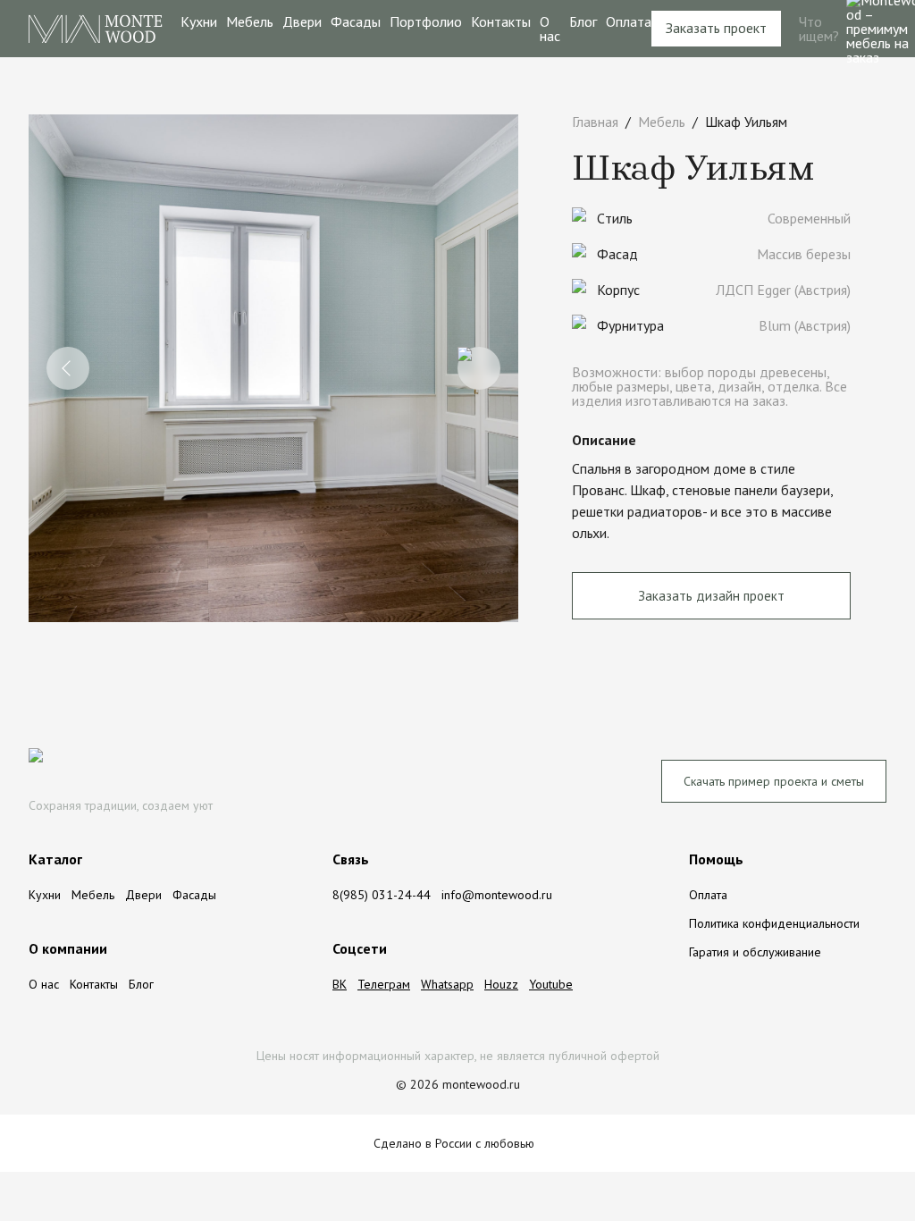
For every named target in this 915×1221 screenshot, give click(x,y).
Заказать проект (716, 28)
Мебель (249, 21)
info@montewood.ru (496, 895)
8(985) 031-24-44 (381, 895)
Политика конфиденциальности (774, 923)
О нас (550, 29)
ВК (339, 984)
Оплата (628, 21)
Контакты (501, 21)
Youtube (551, 984)
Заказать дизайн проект (711, 595)
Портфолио (426, 21)
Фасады (356, 21)
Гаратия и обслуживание (755, 952)
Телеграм (383, 984)
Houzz (501, 984)
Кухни (198, 21)
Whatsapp (447, 984)
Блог (583, 21)
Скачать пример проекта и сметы (774, 781)
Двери (302, 21)
